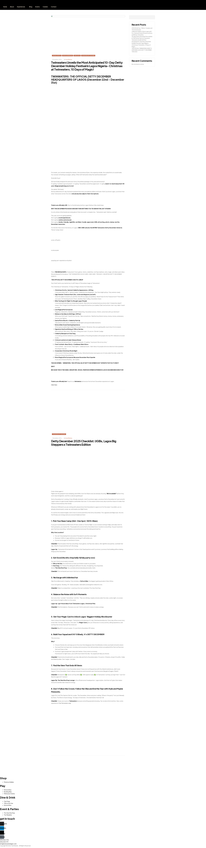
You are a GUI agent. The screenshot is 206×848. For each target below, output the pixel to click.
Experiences (21, 7)
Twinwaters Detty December (88, 55)
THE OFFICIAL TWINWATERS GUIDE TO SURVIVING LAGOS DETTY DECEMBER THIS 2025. (142, 50)
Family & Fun (77, 55)
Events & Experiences (67, 55)
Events (37, 7)
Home (5, 7)
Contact (53, 7)
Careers (45, 7)
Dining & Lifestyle (57, 55)
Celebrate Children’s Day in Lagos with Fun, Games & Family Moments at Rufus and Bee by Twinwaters (142, 33)
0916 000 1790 (4, 840)
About (12, 7)
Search (152, 17)
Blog (30, 7)
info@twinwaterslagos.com (8, 844)
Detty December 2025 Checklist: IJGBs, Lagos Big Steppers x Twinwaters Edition (83, 442)
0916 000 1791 (4, 842)
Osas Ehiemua (68, 59)
